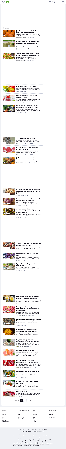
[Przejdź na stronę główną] (3, 3)
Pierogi (3, 418)
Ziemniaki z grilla (21, 416)
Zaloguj (58, 2)
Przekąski (4, 414)
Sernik (34, 411)
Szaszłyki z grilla (21, 417)
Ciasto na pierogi (52, 411)
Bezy (34, 418)
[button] (53, 2)
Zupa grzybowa (5, 420)
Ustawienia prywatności (39, 431)
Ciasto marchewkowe (52, 410)
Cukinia (19, 414)
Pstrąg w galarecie (5, 421)
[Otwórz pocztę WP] (50, 2)
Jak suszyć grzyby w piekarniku (23, 410)
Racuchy (34, 421)
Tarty (34, 417)
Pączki (34, 420)
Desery (34, 416)
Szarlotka (35, 414)
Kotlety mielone (5, 416)
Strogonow (51, 414)
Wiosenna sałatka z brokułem (23, 418)
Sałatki (3, 413)
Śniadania (4, 410)
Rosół (3, 417)
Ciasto (34, 410)
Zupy (3, 411)
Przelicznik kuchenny (52, 417)
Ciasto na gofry (51, 416)
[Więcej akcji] (42, 31)
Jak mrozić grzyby (21, 411)
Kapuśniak (50, 413)
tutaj (38, 445)
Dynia (19, 413)
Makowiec (35, 413)
